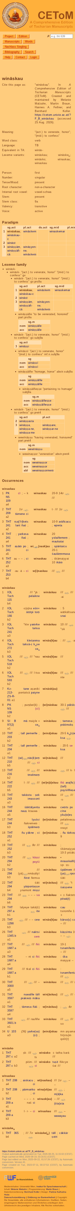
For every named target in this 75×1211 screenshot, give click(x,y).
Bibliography (12, 51)
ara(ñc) (70, 782)
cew (37, 919)
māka (36, 998)
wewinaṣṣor (39, 462)
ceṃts (64, 807)
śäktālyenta (32, 807)
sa (38, 895)
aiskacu (28, 1080)
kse (37, 644)
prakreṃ (26, 998)
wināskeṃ (29, 254)
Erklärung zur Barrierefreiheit (41, 1197)
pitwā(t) (65, 898)
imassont (34, 798)
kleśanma (33, 640)
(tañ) (63, 786)
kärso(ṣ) (65, 919)
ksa (62, 737)
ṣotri (55, 1136)
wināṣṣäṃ (13, 246)
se (71, 745)
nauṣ (24, 811)
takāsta (27, 794)
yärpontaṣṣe (32, 886)
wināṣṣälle (35, 325)
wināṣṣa (24, 425)
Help (7, 57)
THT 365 (12, 1133)
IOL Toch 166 (10, 612)
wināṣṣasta (26, 421)
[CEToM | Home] (37, 16)
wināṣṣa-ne (26, 428)
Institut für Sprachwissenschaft (51, 1186)
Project (9, 36)
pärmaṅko (28, 1089)
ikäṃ (59, 562)
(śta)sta (59, 1103)
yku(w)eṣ (66, 814)
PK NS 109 (8, 497)
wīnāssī (33, 362)
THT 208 (11, 1080)
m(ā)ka (58, 1094)
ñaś (23, 525)
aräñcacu (65, 521)
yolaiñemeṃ (60, 537)
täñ (38, 994)
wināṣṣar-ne (50, 428)
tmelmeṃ (34, 774)
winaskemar (57, 231)
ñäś (35, 1006)
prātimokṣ (66, 724)
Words (29, 41)
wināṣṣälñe (35, 380)
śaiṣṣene (66, 887)
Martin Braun (52, 1189)
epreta (58, 525)
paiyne (35, 692)
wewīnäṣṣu (35, 449)
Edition (23, 36)
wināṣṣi (24, 346)
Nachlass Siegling (15, 46)
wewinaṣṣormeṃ (43, 470)
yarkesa (23, 534)
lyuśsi (36, 819)
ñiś (62, 782)
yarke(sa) (34, 1031)
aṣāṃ (18, 546)
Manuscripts (12, 41)
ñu (23, 832)
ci (27, 513)
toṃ (37, 612)
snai (63, 615)
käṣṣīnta (66, 932)
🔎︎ (48, 36)
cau (62, 907)
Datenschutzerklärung (14, 1197)
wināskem (29, 231)
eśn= (36, 608)
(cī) (37, 708)
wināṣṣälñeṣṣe (41, 400)
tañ (23, 733)
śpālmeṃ (34, 827)
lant (17, 525)
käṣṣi (36, 857)
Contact (20, 57)
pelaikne (34, 596)
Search (29, 51)
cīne (63, 811)
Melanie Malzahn (19, 1189)
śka (65, 956)
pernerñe (32, 733)
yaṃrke (35, 624)
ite (38, 911)
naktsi (36, 932)
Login (33, 57)
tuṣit (55, 1061)
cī (19, 493)
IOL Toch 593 (10, 676)
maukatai (58, 541)
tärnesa (27, 1006)
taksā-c (27, 644)
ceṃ (37, 936)
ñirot (27, 877)
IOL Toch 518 (10, 660)
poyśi (36, 861)
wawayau (60, 1115)
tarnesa (67, 721)
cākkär (63, 1133)
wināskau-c (26, 293)
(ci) (35, 1035)
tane (26, 688)
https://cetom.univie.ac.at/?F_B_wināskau (23, 1151)
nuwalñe (29, 994)
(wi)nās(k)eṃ (29, 757)
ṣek (37, 794)
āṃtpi (30, 612)
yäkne (30, 832)
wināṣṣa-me (27, 432)
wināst (11, 242)
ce (37, 648)
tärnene (20, 513)
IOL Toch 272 (10, 644)
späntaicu (60, 546)
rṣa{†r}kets (21, 521)
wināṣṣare (49, 425)
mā (26, 721)
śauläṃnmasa (61, 553)
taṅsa (36, 628)
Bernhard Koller (31, 1192)
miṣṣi (36, 890)
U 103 (11, 1031)
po (24, 546)
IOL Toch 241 (10, 628)
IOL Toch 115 (10, 596)
